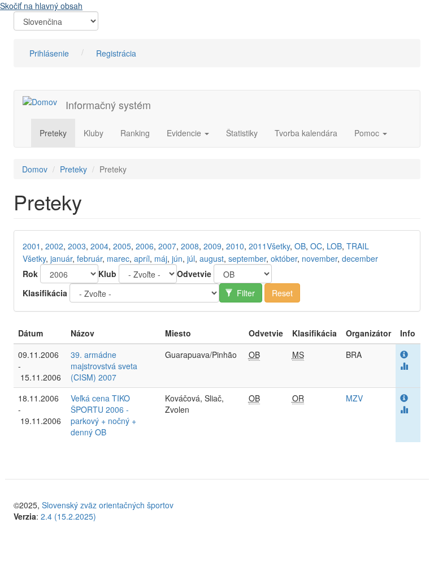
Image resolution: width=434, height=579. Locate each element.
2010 (235, 246)
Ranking (135, 133)
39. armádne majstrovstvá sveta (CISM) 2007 (104, 366)
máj (160, 258)
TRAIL (357, 246)
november (319, 258)
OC (316, 246)
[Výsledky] (404, 365)
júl (191, 258)
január (61, 258)
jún (177, 258)
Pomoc (367, 133)
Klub (107, 273)
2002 (54, 246)
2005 (122, 246)
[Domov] (44, 101)
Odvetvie (194, 273)
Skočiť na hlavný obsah (41, 5)
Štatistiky (242, 133)
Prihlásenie (49, 53)
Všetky (278, 246)
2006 (145, 246)
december (360, 258)
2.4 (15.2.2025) (68, 516)
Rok (30, 273)
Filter (245, 293)
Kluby (93, 133)
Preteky (53, 133)
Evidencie (185, 133)
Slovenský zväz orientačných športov (107, 505)
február (89, 258)
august (211, 258)
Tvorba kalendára (306, 133)
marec (118, 258)
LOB (334, 246)
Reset (282, 293)
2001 (32, 246)
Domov (34, 169)
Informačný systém (108, 104)
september (247, 258)
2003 (77, 246)
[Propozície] (404, 354)
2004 (99, 246)
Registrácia (116, 53)
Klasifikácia (45, 293)
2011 (258, 246)
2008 (190, 246)
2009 (212, 246)
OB (300, 246)
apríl (142, 258)
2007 (167, 246)
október (284, 258)
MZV (354, 398)
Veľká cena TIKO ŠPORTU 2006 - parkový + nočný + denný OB (103, 415)
